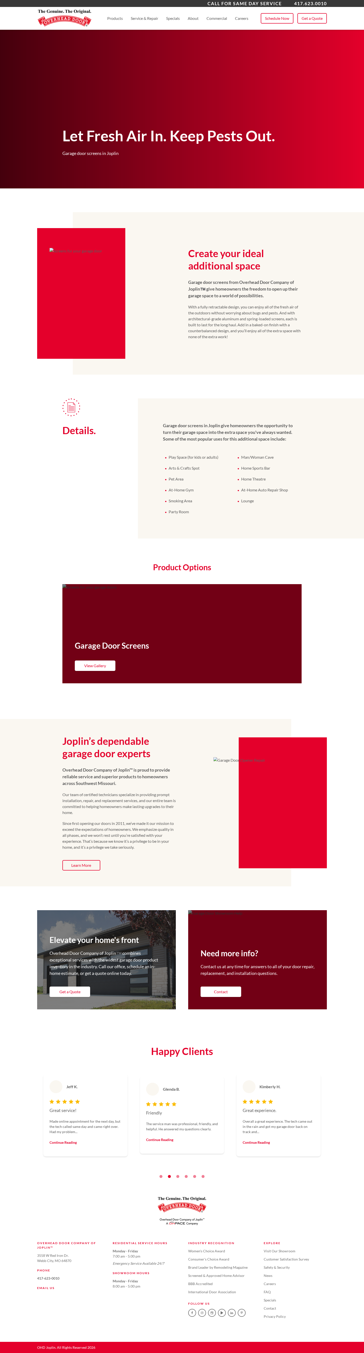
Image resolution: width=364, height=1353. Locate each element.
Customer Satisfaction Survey (286, 1259)
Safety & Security (277, 1267)
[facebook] (192, 1313)
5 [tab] (195, 1176)
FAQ (267, 1292)
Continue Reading (63, 1142)
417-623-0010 (48, 1278)
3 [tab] (178, 1176)
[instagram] (202, 1313)
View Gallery (95, 665)
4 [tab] (186, 1176)
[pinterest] (242, 1313)
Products (115, 18)
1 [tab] (161, 1176)
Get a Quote (312, 18)
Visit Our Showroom (279, 1251)
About (193, 18)
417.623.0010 (310, 3)
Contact (221, 991)
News (268, 1275)
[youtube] (222, 1313)
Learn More (81, 865)
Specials (173, 18)
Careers (241, 18)
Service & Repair (144, 18)
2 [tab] (169, 1176)
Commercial (217, 18)
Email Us (45, 1288)
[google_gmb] (212, 1313)
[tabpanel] (85, 1115)
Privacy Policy (275, 1316)
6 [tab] (203, 1176)
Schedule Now (277, 18)
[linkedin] (232, 1313)
